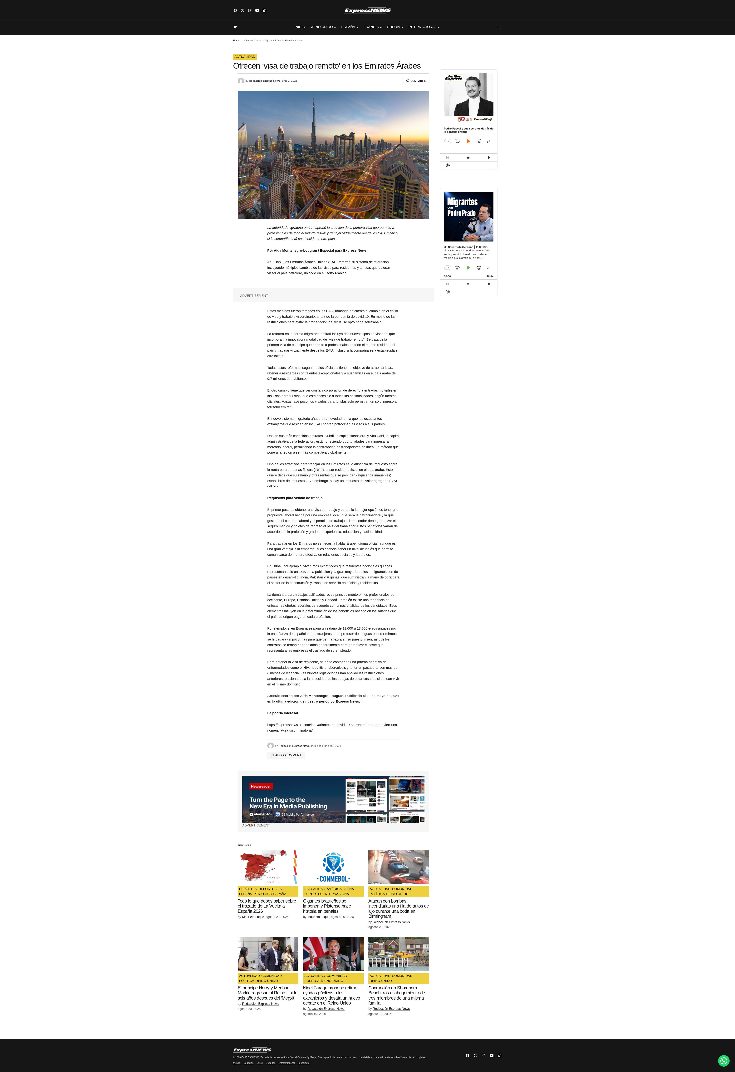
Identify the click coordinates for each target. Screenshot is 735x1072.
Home (236, 40)
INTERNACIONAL (337, 894)
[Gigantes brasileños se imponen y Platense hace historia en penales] (333, 867)
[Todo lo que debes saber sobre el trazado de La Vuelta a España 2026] (268, 867)
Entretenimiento (286, 1063)
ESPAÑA (245, 894)
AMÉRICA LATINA (340, 889)
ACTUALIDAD (244, 57)
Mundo (236, 1063)
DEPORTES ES (270, 889)
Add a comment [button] (288, 755)
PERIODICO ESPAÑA (270, 894)
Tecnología (304, 1063)
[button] (235, 27)
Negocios (248, 1063)
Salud (260, 1063)
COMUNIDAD (402, 889)
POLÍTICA (377, 894)
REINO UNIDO (397, 894)
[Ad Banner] (333, 799)
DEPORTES (248, 889)
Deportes (270, 1063)
